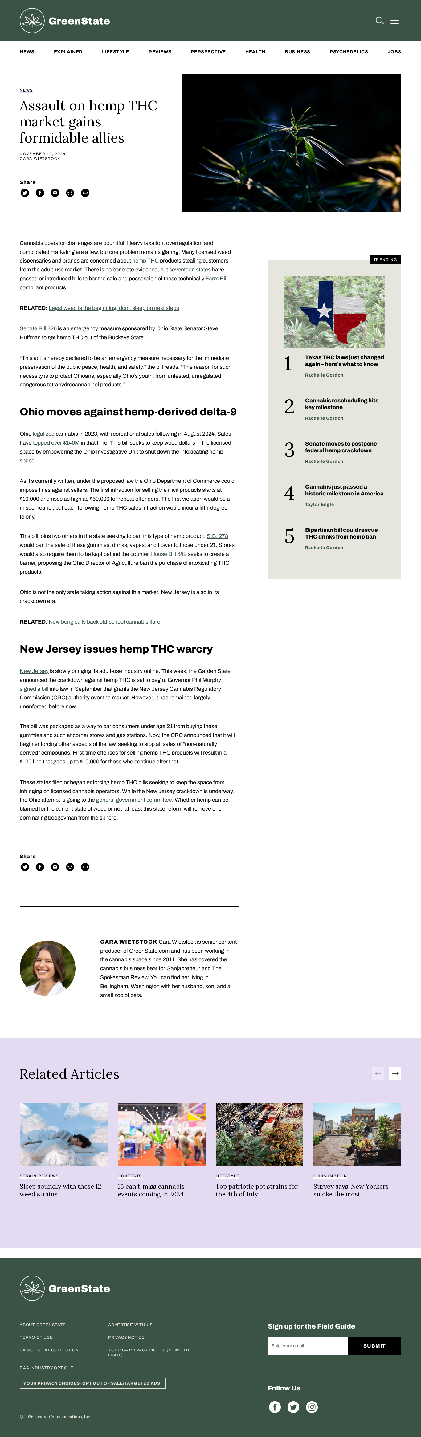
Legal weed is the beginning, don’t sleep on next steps (114, 308)
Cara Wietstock (40, 159)
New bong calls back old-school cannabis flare (104, 622)
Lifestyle (115, 51)
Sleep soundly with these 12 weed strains (60, 1190)
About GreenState (43, 1325)
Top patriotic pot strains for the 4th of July (257, 1190)
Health (255, 51)
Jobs (394, 51)
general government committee (134, 800)
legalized (44, 434)
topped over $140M (56, 443)
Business (297, 51)
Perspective (208, 51)
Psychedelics (349, 51)
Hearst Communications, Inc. (63, 1416)
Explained (68, 51)
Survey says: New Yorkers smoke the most (351, 1190)
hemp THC (145, 261)
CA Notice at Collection (49, 1350)
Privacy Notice (126, 1337)
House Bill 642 (168, 554)
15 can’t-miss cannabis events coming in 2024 (151, 1190)
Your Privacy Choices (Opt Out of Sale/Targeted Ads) (92, 1383)
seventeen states (190, 270)
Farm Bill (216, 278)
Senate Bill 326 (38, 328)
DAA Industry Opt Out (47, 1368)
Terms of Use (36, 1337)
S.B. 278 (217, 536)
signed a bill (34, 689)
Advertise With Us (130, 1325)
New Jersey (34, 671)
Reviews (160, 51)
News (27, 51)
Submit (374, 1346)
